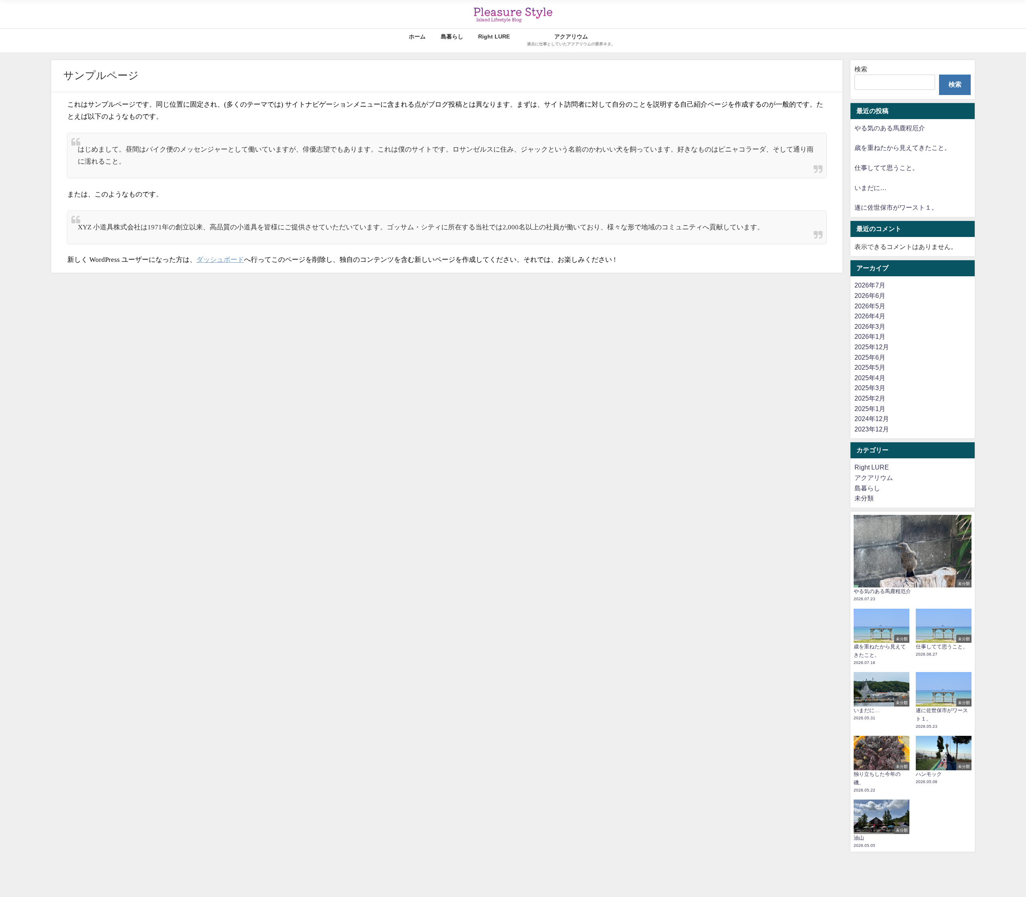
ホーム (417, 36)
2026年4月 (869, 316)
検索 (860, 69)
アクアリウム (873, 477)
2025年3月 (869, 388)
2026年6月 (869, 295)
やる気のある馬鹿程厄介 (889, 128)
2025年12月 (871, 347)
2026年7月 (869, 285)
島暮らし (452, 36)
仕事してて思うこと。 (886, 167)
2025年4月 (869, 378)
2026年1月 (869, 336)
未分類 (864, 498)
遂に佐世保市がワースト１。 (896, 207)
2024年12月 (871, 418)
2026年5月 (869, 306)
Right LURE (494, 36)
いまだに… (870, 187)
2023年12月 (871, 429)
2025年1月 (869, 408)
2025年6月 (869, 357)
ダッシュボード (220, 259)
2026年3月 (869, 326)
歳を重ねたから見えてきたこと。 (902, 147)
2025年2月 (869, 398)
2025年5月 (869, 367)
